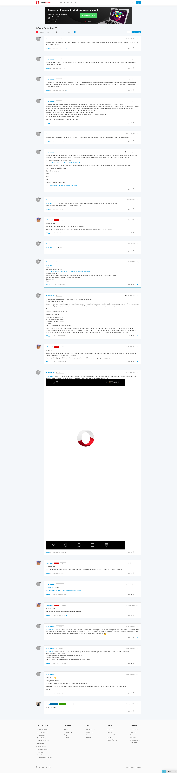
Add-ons (66, 729)
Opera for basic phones (44, 757)
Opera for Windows (43, 733)
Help (87, 725)
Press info (133, 732)
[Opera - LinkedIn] (46, 767)
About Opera (134, 729)
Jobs (131, 735)
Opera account (68, 732)
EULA (109, 737)
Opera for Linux (42, 738)
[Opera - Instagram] (50, 767)
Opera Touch (41, 755)
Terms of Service (112, 740)
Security (110, 729)
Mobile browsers (41, 746)
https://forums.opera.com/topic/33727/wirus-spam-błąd (63, 162)
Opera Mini (40, 752)
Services (67, 725)
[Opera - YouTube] (43, 767)
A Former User (50, 39)
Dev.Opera (89, 737)
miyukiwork (49, 220)
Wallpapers (67, 735)
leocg (48, 704)
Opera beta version (43, 740)
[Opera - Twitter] (39, 767)
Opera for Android (44, 32)
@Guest (59, 79)
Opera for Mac (41, 735)
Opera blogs (89, 732)
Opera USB (40, 743)
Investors (133, 737)
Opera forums (90, 735)
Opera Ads (67, 737)
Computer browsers (42, 729)
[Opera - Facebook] (36, 767)
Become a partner (135, 740)
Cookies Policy (111, 735)
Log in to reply (136, 32)
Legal (109, 725)
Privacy (109, 732)
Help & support (90, 729)
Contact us (133, 742)
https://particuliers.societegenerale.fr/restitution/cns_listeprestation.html (68, 271)
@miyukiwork (50, 203)
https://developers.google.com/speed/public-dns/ (62, 185)
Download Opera (89, 15)
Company (134, 725)
